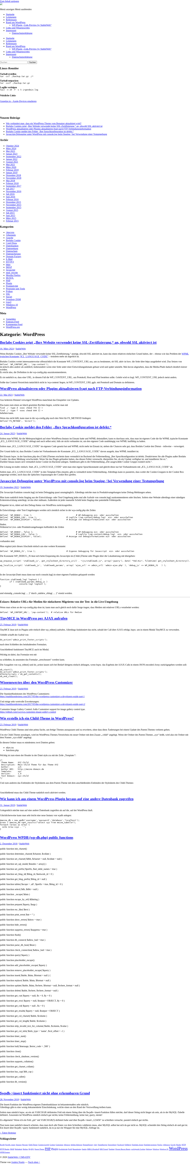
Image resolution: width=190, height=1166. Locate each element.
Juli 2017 (10, 188)
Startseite (10, 14)
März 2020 (11, 167)
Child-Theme (33, 1145)
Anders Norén (17, 1162)
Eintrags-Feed (12, 321)
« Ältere (8, 1133)
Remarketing (77, 1149)
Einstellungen (102, 1145)
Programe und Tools (15, 288)
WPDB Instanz (5, 1152)
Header (178, 1145)
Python (9, 291)
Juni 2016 (10, 196)
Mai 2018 (10, 180)
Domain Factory (13, 256)
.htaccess (10, 232)
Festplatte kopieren (150, 1145)
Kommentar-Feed (14, 324)
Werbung (149, 1149)
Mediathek (18, 1149)
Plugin (9, 283)
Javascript (10, 270)
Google (173, 1145)
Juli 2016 (10, 194)
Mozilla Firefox (13, 275)
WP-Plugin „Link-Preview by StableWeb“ (32, 25)
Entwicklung (112, 1145)
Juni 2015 (10, 215)
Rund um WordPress (15, 22)
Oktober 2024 (12, 146)
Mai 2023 (10, 151)
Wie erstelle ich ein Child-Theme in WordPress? (37, 718)
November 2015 (13, 205)
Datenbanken (12, 245)
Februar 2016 (12, 199)
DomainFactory (88, 1145)
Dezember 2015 (13, 202)
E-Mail (9, 259)
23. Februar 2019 (8, 688)
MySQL (10, 278)
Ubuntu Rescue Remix (122, 1149)
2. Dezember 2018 (8, 843)
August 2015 (12, 210)
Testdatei (112, 1149)
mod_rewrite (12, 272)
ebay (95, 1145)
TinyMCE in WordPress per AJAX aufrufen (33, 618)
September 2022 (13, 156)
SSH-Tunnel (104, 1149)
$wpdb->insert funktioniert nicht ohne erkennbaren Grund (45, 1093)
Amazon (19, 1145)
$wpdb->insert (10, 1145)
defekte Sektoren (76, 1145)
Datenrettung (12, 248)
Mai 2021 (10, 164)
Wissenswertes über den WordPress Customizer (36, 682)
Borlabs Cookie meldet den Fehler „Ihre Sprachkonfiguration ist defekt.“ (40, 131)
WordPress (11, 307)
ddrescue (67, 1145)
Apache (9, 237)
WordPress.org (13, 327)
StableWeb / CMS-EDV (19, 1157)
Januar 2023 (11, 154)
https (8, 264)
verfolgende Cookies (138, 1149)
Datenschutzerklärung (22, 33)
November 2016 (13, 191)
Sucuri (9, 296)
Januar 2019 (11, 172)
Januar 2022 (11, 159)
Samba (84, 1149)
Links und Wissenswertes (18, 28)
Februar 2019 (12, 170)
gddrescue (166, 1145)
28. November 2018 (9, 1099)
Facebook (120, 1145)
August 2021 (12, 162)
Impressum (11, 30)
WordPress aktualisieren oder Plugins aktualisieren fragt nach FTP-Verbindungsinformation (48, 129)
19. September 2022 (9, 487)
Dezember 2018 (13, 175)
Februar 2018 (12, 183)
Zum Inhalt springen (9, 1)
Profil (70, 1149)
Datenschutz (12, 251)
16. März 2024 (7, 348)
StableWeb (21, 348)
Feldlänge (128, 1145)
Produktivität (12, 286)
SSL (8, 294)
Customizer (59, 1145)
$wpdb (2, 1145)
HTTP (184, 1145)
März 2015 (11, 218)
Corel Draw (11, 243)
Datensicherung (13, 254)
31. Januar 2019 (7, 805)
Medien (25, 1149)
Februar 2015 (12, 221)
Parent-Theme (39, 1149)
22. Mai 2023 (6, 395)
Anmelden (11, 319)
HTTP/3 (10, 262)
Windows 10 (12, 304)
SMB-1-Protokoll (93, 1149)
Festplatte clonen (137, 1145)
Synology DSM (13, 299)
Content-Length (43, 1145)
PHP (8, 280)
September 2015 (13, 207)
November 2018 (13, 178)
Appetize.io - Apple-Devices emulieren (18, 101)
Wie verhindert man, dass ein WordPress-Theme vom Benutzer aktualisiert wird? (43, 123)
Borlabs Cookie (13, 240)
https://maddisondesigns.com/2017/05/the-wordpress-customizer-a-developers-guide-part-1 (42, 696)
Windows (156, 1149)
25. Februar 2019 (8, 624)
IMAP (9, 267)
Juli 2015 (10, 213)
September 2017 (13, 186)
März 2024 (11, 148)
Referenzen (11, 19)
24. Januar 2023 (7, 433)
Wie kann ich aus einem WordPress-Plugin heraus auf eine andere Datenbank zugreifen (66, 799)
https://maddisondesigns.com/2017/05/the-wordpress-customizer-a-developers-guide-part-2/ (42, 704)
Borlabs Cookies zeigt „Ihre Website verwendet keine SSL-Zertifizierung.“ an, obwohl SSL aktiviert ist (54, 126)
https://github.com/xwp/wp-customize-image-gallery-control (28, 712)
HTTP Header (5, 1149)
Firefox (159, 1145)
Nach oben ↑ (34, 1162)
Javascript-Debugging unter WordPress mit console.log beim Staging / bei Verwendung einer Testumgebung (56, 134)
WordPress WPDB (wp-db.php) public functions (36, 837)
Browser (25, 1145)
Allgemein (11, 235)
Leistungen (11, 17)
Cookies (52, 1145)
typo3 (8, 302)
